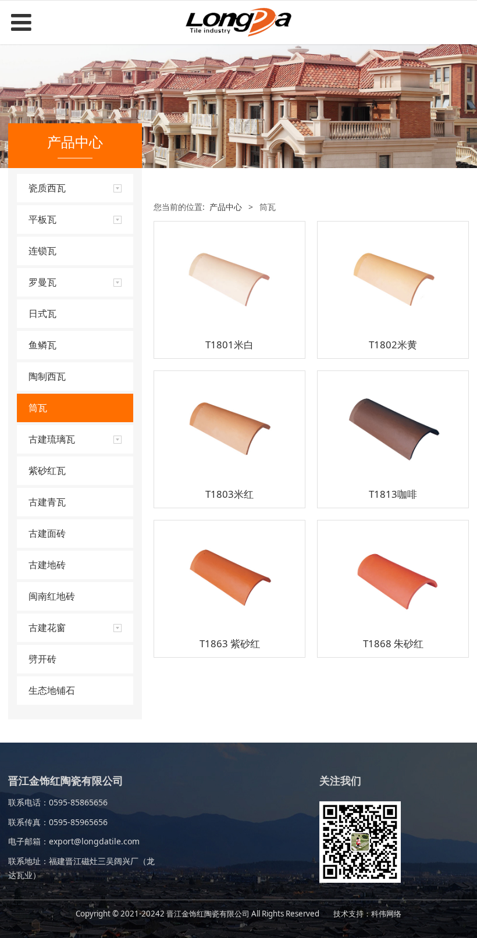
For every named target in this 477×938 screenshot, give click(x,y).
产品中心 (225, 206)
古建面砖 (47, 533)
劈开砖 (42, 658)
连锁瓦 (42, 250)
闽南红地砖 (52, 596)
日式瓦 (42, 313)
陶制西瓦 (47, 376)
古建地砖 (47, 564)
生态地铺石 (52, 690)
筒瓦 (38, 407)
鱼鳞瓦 (42, 344)
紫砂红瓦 (47, 470)
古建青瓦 (47, 501)
